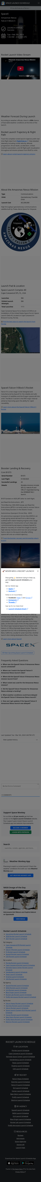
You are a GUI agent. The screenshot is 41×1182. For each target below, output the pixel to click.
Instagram (12, 600)
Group (28, 598)
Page (19, 598)
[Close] (37, 571)
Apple (10, 589)
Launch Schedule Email (17, 609)
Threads (11, 602)
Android (11, 591)
